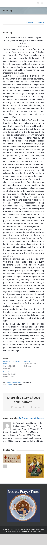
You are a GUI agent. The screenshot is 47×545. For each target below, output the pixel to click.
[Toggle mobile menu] (42, 3)
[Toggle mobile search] (38, 3)
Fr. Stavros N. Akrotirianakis (13, 382)
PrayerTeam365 (37, 531)
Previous (32, 22)
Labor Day (27, 361)
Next (40, 22)
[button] (5, 466)
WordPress (28, 531)
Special (10, 384)
